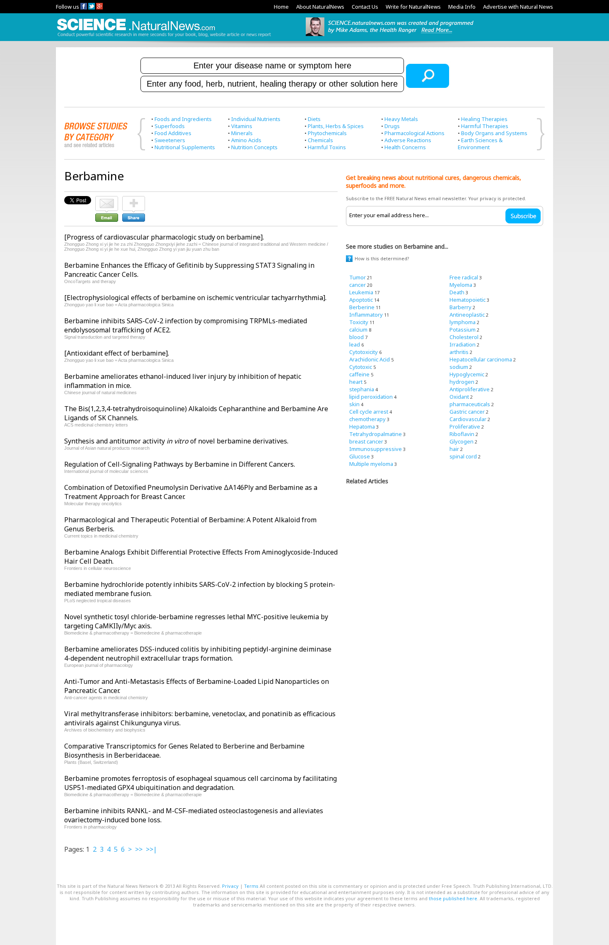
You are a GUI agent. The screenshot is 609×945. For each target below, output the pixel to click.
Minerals (242, 133)
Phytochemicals (327, 133)
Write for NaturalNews (413, 6)
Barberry (460, 307)
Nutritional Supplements (185, 147)
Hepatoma (362, 426)
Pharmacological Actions (414, 133)
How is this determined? (382, 258)
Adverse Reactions (407, 140)
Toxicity (358, 322)
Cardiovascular (468, 419)
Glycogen (462, 441)
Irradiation (463, 344)
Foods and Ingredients (183, 119)
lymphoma (463, 322)
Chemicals (320, 140)
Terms (251, 886)
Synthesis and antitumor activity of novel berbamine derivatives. (176, 441)
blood (356, 337)
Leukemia (361, 292)
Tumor (357, 277)
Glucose (359, 456)
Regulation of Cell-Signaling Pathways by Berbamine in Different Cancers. (179, 464)
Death (457, 292)
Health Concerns (405, 147)
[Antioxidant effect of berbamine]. (116, 353)
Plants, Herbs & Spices (336, 126)
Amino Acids (246, 140)
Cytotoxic (360, 367)
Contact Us (365, 6)
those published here (453, 898)
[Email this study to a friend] (106, 200)
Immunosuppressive (375, 449)
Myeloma (461, 284)
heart (355, 381)
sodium (459, 367)
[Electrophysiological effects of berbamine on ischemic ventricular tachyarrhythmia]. (195, 297)
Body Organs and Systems (494, 133)
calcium (358, 329)
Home (281, 6)
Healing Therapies (484, 119)
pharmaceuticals (470, 404)
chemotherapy (367, 419)
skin (354, 404)
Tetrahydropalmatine (375, 434)
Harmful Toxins (327, 147)
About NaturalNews (320, 6)
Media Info (462, 6)
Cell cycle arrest (368, 411)
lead (354, 344)
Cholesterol (464, 337)
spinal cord (463, 456)
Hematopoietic (468, 299)
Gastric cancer (467, 411)
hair (454, 449)
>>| (151, 849)
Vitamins (241, 126)
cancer (357, 284)
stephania (361, 389)
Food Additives (173, 133)
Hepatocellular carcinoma (481, 359)
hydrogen (462, 381)
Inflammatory (366, 314)
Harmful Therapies (484, 126)
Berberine (362, 307)
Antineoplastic (467, 314)
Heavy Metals (401, 119)
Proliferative (465, 426)
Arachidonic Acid (369, 359)
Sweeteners (170, 140)
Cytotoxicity (363, 352)
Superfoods (170, 126)
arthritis (459, 352)
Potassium (463, 329)
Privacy (230, 886)
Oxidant (459, 396)
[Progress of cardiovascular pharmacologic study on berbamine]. (164, 237)
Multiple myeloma (371, 464)
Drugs (392, 126)
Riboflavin (462, 434)
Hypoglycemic (467, 374)
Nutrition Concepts (254, 147)
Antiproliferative (470, 389)
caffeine (359, 374)
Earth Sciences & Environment (480, 143)
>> (139, 849)
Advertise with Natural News (518, 6)
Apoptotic (361, 299)
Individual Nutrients (255, 119)
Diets (314, 119)
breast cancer (366, 441)
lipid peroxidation (371, 396)
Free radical (464, 277)
